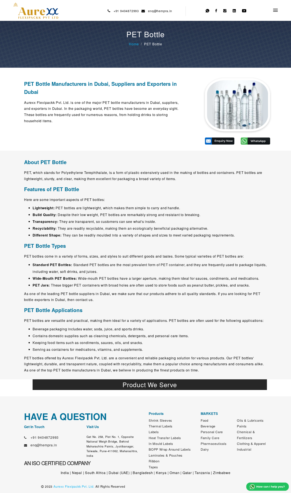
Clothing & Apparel (251, 443)
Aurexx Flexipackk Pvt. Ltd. (74, 486)
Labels (154, 432)
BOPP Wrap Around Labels (170, 449)
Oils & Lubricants (250, 420)
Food (204, 420)
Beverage (208, 426)
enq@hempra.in (159, 11)
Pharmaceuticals (214, 443)
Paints (242, 426)
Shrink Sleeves (160, 420)
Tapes (153, 467)
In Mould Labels (161, 443)
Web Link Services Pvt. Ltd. (228, 486)
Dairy (205, 449)
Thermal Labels (161, 426)
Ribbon (154, 461)
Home (134, 44)
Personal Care (212, 432)
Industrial (244, 449)
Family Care (210, 438)
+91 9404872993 (125, 11)
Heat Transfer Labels (165, 438)
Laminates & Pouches (166, 455)
